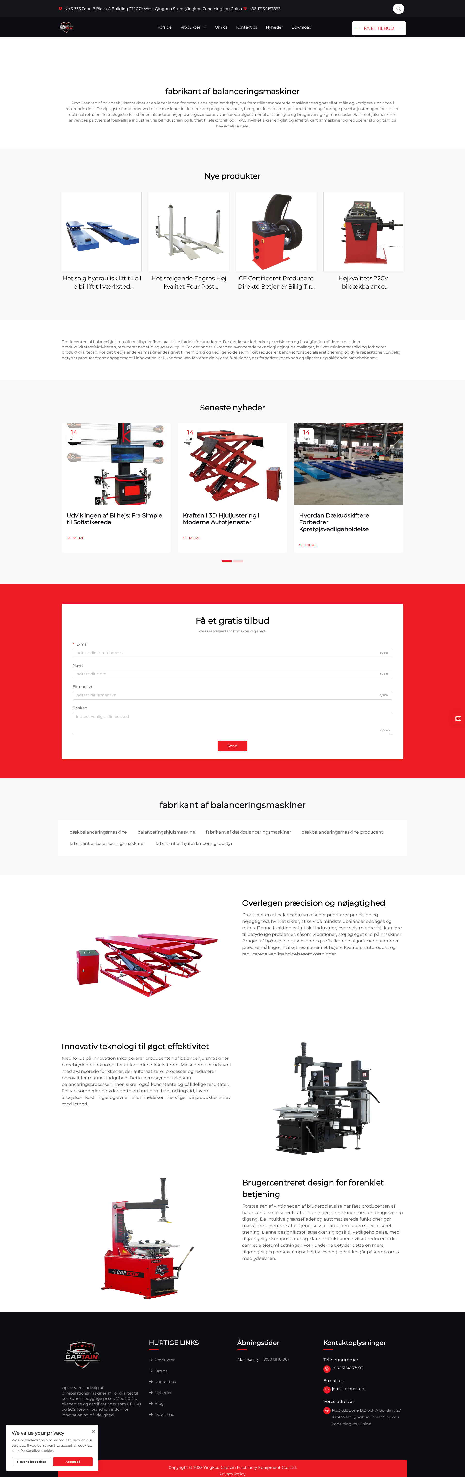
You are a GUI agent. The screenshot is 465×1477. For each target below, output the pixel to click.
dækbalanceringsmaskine (98, 832)
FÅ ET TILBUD (379, 28)
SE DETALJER (102, 231)
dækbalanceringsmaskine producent (342, 832)
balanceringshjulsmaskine (166, 832)
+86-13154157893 (264, 9)
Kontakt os (246, 27)
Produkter (190, 27)
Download (301, 27)
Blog (159, 1403)
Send (232, 746)
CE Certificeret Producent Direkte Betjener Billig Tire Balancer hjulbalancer (276, 283)
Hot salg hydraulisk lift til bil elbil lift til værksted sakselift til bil (101, 283)
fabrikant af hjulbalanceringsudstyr (194, 843)
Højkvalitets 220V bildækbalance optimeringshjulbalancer (363, 283)
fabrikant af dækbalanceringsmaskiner (248, 832)
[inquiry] (458, 718)
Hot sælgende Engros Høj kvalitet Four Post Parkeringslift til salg (188, 283)
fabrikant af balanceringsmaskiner (107, 843)
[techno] (82, 1354)
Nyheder (274, 27)
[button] (227, 561)
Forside (164, 27)
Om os (221, 27)
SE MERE (76, 538)
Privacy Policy (232, 1474)
